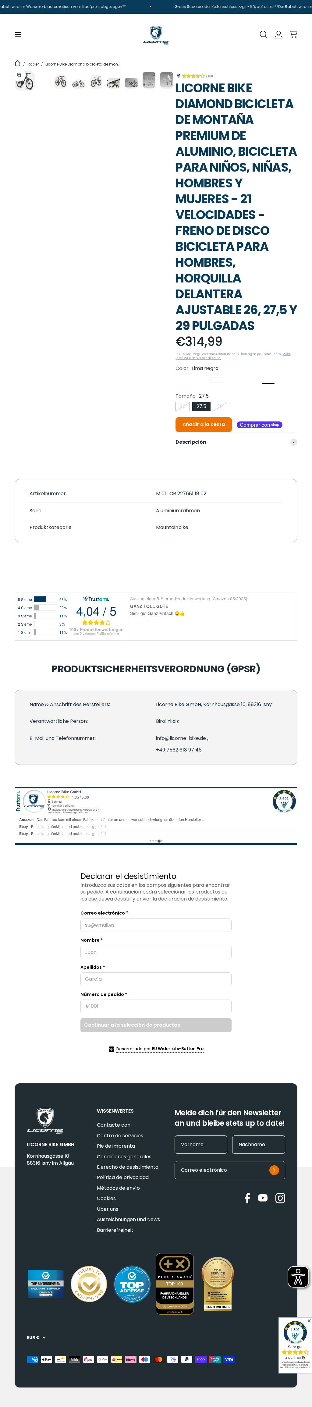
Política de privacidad (123, 1177)
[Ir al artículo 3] (96, 82)
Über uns (107, 1209)
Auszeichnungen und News (128, 1219)
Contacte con (113, 1125)
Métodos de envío (118, 1188)
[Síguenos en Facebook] (247, 1198)
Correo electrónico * (104, 913)
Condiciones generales (124, 1156)
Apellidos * (92, 967)
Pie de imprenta (116, 1146)
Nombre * (91, 940)
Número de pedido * (103, 994)
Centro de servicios (120, 1135)
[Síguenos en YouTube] (263, 1198)
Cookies (106, 1198)
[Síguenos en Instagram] (280, 1198)
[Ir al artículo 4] (113, 84)
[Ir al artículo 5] (131, 84)
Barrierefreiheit (115, 1230)
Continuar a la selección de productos (132, 1025)
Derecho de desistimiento (127, 1167)
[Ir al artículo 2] (78, 84)
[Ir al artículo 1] (60, 82)
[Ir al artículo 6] (149, 80)
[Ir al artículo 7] (166, 80)
